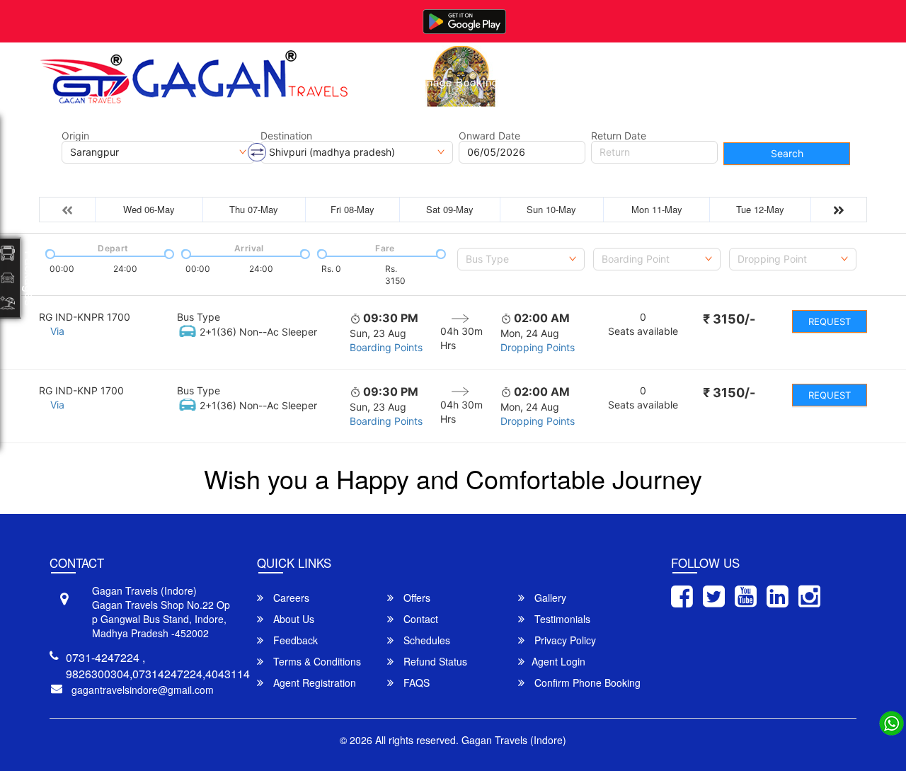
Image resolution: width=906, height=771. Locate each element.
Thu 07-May (253, 209)
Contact (675, 81)
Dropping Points (537, 347)
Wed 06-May (149, 209)
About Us (609, 81)
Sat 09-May (450, 209)
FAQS (415, 682)
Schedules (425, 640)
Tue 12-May (760, 209)
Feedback (294, 640)
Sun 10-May (551, 209)
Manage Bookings (458, 81)
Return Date (618, 136)
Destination (286, 136)
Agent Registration (313, 682)
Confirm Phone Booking (586, 682)
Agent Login (558, 661)
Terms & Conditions (315, 661)
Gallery (545, 81)
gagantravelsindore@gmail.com (142, 690)
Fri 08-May (352, 209)
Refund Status (434, 661)
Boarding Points (386, 347)
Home (373, 81)
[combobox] (521, 259)
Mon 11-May (656, 209)
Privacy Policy (564, 640)
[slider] (48, 252)
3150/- (729, 319)
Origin (75, 136)
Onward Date (489, 136)
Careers (289, 597)
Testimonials (561, 619)
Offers (415, 597)
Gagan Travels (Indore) (513, 740)
